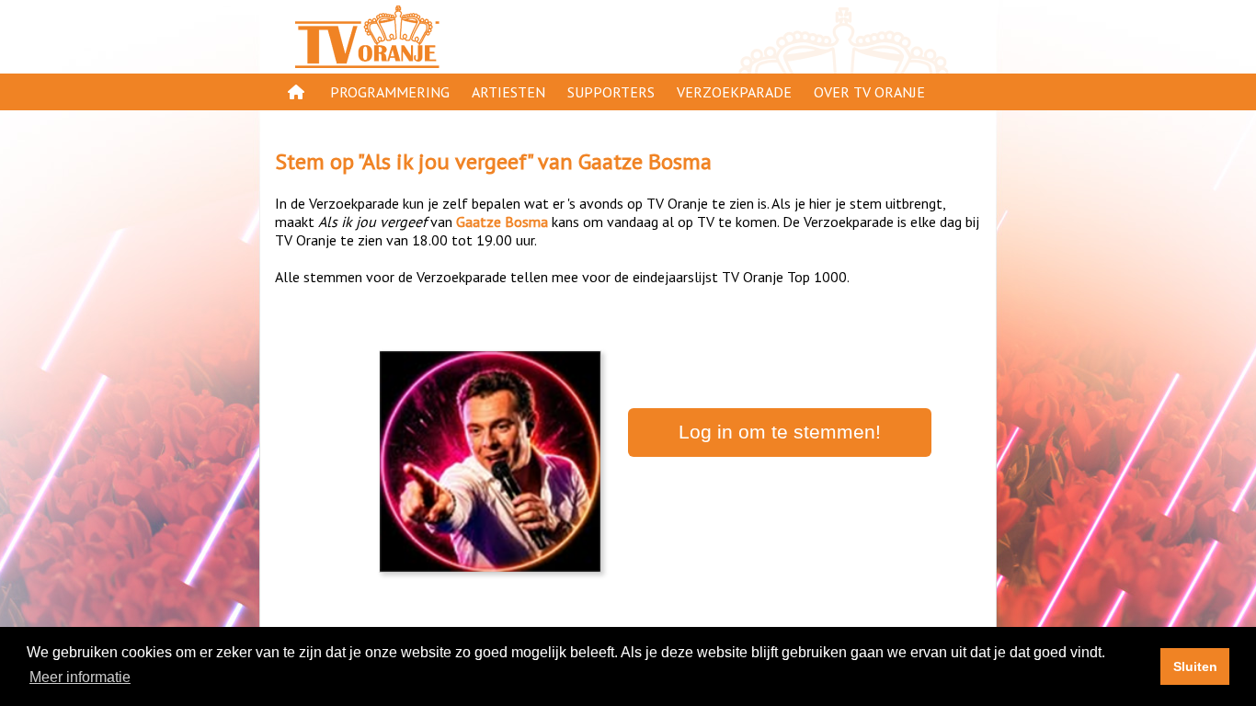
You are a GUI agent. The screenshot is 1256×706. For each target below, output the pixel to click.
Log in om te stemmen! (780, 432)
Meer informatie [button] (80, 677)
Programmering (390, 92)
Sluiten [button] (1195, 666)
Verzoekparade (734, 92)
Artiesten (508, 92)
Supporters (611, 92)
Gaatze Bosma (645, 161)
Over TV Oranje (869, 92)
